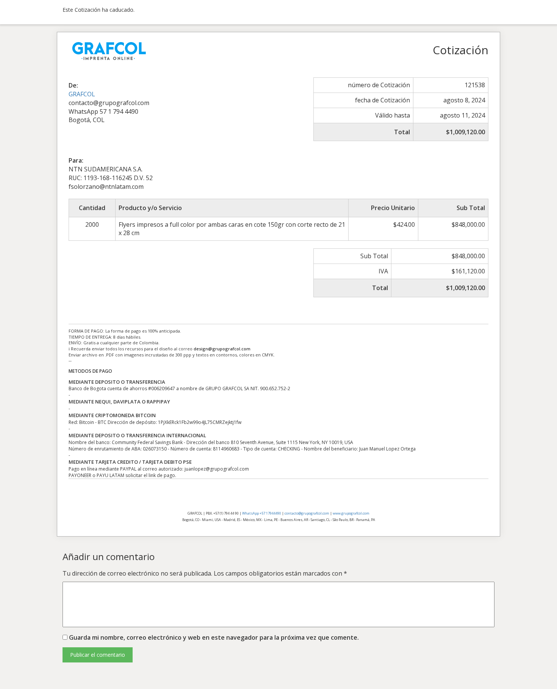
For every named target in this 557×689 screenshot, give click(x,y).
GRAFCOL (82, 94)
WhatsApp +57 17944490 (261, 513)
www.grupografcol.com (351, 513)
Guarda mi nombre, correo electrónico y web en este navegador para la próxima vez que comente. (214, 637)
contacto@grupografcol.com (307, 513)
